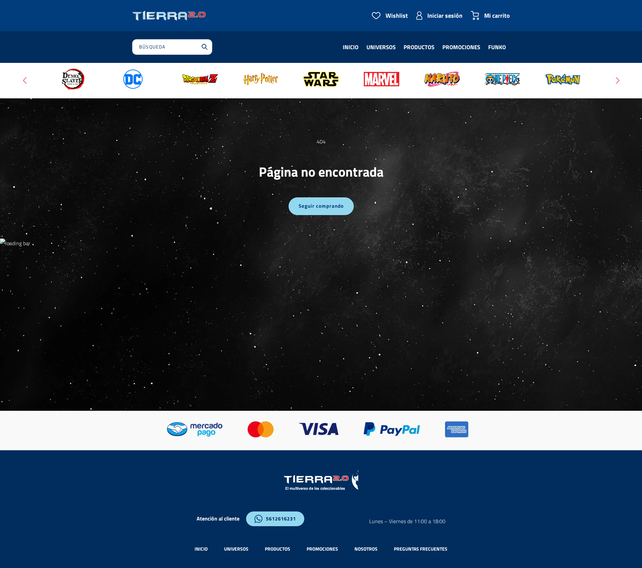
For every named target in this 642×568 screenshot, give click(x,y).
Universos (236, 548)
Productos (277, 548)
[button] (24, 80)
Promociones (322, 548)
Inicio (201, 548)
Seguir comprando (321, 206)
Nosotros (366, 548)
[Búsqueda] (204, 46)
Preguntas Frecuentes (420, 548)
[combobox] (172, 47)
